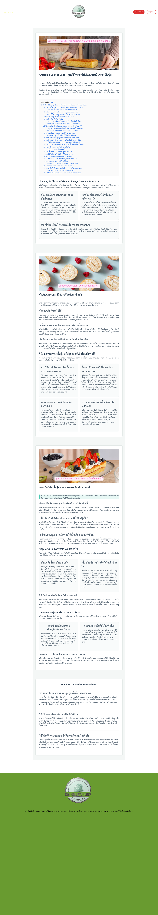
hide (52, 102)
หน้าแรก (4, 12)
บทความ (10, 12)
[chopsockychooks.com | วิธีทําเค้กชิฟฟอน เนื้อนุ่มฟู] (79, 12)
